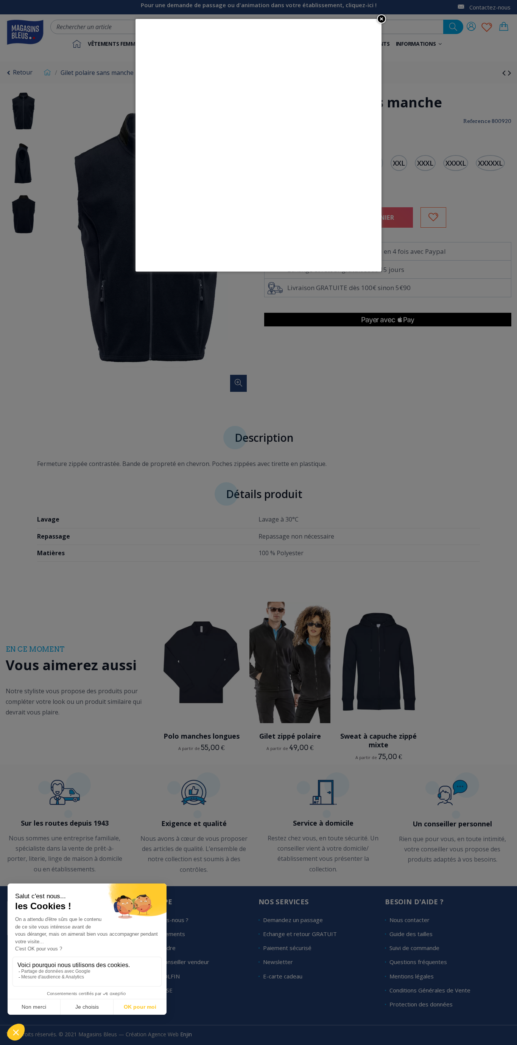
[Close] (381, 18)
